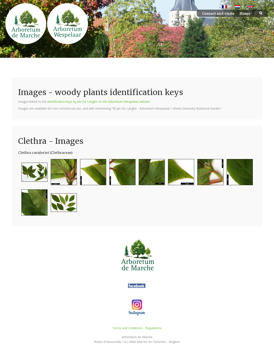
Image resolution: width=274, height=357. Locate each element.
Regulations (153, 328)
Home (245, 14)
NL (242, 7)
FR (230, 7)
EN (256, 7)
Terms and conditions (127, 328)
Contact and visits (218, 14)
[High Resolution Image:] (33, 174)
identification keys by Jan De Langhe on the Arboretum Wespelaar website (98, 102)
